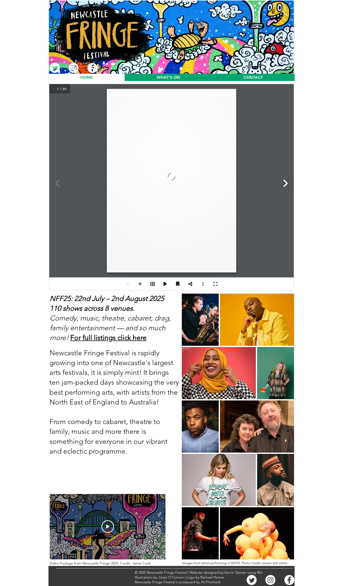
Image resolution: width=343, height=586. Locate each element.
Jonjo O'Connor (171, 577)
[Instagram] (74, 68)
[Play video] (107, 526)
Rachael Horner (212, 577)
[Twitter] (55, 68)
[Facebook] (92, 68)
